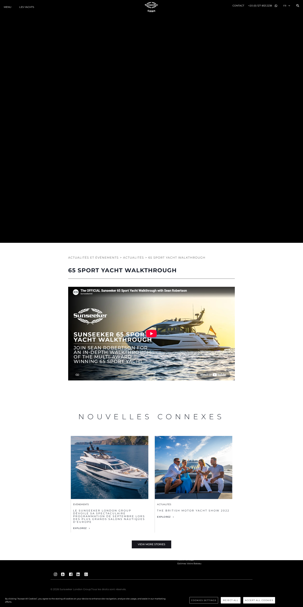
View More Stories (151, 544)
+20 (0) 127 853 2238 (260, 5)
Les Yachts (26, 7)
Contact (238, 5)
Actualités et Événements (93, 257)
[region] (151, 600)
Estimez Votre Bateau (189, 563)
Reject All (230, 600)
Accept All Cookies (259, 600)
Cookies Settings (203, 600)
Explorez (80, 528)
